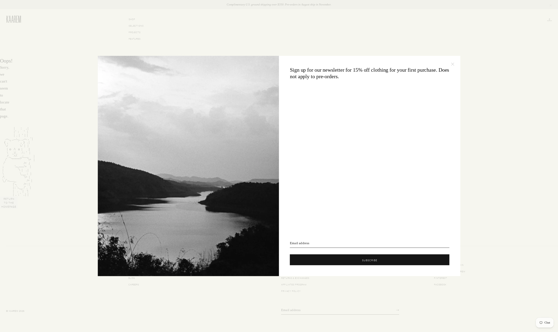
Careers (133, 284)
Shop (132, 18)
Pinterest (440, 277)
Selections (136, 25)
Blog (131, 277)
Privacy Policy (291, 290)
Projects (135, 32)
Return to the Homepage (8, 202)
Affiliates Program (294, 284)
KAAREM (11, 22)
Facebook (440, 284)
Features (135, 38)
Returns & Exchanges (295, 277)
